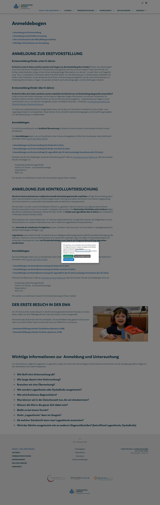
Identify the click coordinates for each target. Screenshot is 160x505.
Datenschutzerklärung (83, 251)
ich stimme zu (68, 256)
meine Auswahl (68, 259)
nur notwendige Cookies (82, 256)
